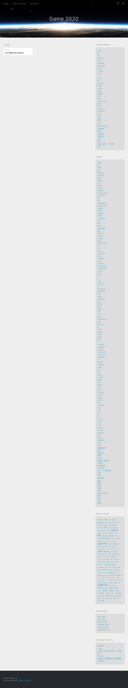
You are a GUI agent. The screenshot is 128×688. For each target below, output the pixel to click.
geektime (101, 299)
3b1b (100, 163)
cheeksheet (102, 269)
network (101, 365)
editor (100, 86)
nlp (99, 370)
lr (98, 342)
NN (99, 231)
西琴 (99, 496)
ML (99, 223)
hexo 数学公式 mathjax (14, 53)
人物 (99, 445)
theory (100, 420)
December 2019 (104, 630)
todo (99, 423)
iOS (99, 96)
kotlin (100, 334)
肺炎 (99, 131)
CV (99, 183)
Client (100, 186)
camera (100, 71)
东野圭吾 (101, 440)
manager (101, 347)
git (99, 302)
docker (100, 83)
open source (102, 101)
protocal (101, 392)
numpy (100, 375)
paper (100, 380)
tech (99, 410)
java (99, 322)
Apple (100, 180)
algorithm (101, 66)
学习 (99, 121)
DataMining (102, 203)
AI (98, 53)
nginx (100, 367)
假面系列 (101, 453)
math (100, 99)
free (99, 294)
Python (100, 58)
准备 (99, 119)
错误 (99, 503)
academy (101, 63)
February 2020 (103, 625)
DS (99, 201)
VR (99, 248)
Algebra (101, 173)
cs (99, 76)
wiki (99, 435)
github (100, 94)
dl (98, 81)
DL (99, 56)
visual (100, 428)
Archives (34, 4)
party (100, 104)
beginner (101, 259)
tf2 (99, 418)
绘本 (99, 491)
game (100, 88)
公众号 (100, 458)
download (101, 291)
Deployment (102, 206)
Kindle (100, 216)
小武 (99, 124)
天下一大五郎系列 (104, 471)
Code (100, 188)
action (100, 251)
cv (99, 279)
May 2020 (101, 617)
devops (100, 284)
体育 (99, 450)
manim (100, 350)
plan (99, 106)
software (101, 111)
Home (6, 4)
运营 (99, 146)
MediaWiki (101, 228)
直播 (99, 486)
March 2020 (102, 622)
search (100, 400)
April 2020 (102, 620)
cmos (100, 271)
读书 (99, 141)
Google (100, 213)
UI (98, 246)
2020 (7, 45)
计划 (99, 139)
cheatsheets (102, 266)
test (99, 413)
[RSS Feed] (118, 3)
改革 (99, 473)
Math (100, 226)
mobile (100, 362)
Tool (99, 61)
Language (101, 218)
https (100, 309)
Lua (99, 221)
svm (99, 407)
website (101, 433)
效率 (99, 476)
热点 (99, 481)
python (100, 109)
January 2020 (103, 627)
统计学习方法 (103, 126)
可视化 (100, 463)
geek (99, 91)
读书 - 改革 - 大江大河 (106, 144)
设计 (99, 498)
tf (98, 415)
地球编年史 (102, 466)
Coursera (101, 196)
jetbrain (100, 324)
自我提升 (101, 134)
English (100, 208)
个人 (99, 114)
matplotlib (101, 352)
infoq (100, 317)
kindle (100, 332)
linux (99, 339)
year (99, 438)
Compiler (101, 191)
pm (99, 387)
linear (100, 337)
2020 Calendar (19, 4)
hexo (99, 307)
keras (100, 329)
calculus (101, 264)
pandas (100, 377)
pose (100, 390)
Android (101, 175)
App (99, 178)
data (99, 78)
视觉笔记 (101, 136)
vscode (100, 430)
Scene (100, 238)
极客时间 (101, 478)
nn (99, 372)
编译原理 (101, 129)
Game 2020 (64, 19)
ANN (99, 168)
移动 (99, 488)
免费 (99, 455)
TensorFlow (102, 243)
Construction (103, 193)
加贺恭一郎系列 (103, 461)
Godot (100, 211)
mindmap (101, 357)
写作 (99, 116)
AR (99, 170)
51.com (100, 656)
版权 (99, 483)
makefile (101, 344)
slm (99, 402)
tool (99, 425)
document (101, 289)
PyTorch (101, 233)
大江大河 (101, 468)
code (100, 73)
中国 (99, 443)
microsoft (101, 355)
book (100, 68)
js (98, 327)
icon (99, 314)
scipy (100, 397)
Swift (100, 241)
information (102, 319)
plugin (100, 385)
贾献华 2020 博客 (25, 680)
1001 (99, 51)
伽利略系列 (102, 448)
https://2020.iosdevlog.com (63, 24)
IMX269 (101, 646)
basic (100, 256)
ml (99, 360)
